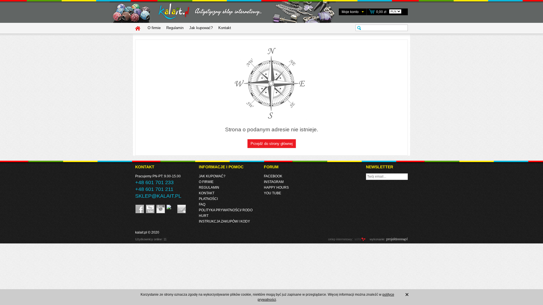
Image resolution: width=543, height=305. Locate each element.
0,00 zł (381, 12)
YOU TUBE (272, 193)
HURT (203, 216)
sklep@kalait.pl (158, 196)
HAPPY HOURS (276, 187)
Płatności (208, 199)
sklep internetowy (340, 239)
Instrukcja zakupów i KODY (224, 221)
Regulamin (175, 28)
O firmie (154, 28)
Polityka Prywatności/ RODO (226, 210)
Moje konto (350, 12)
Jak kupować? (201, 28)
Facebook (273, 176)
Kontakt (224, 28)
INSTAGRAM (274, 182)
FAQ (202, 204)
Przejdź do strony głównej (272, 143)
